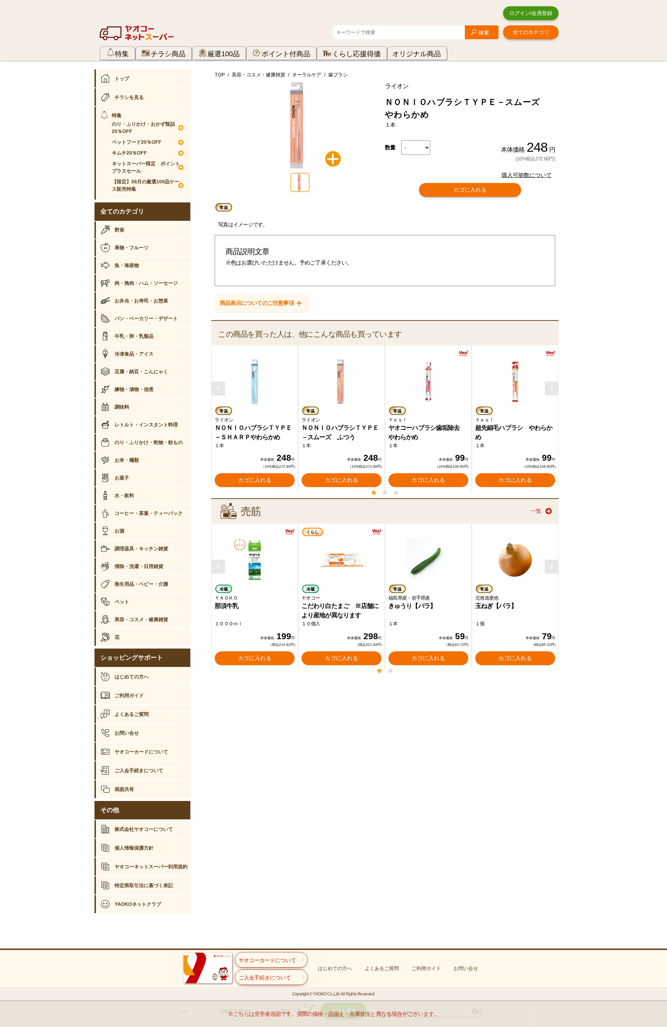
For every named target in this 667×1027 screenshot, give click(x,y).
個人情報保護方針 (134, 848)
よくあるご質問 (132, 714)
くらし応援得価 (356, 54)
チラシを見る (129, 97)
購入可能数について (527, 175)
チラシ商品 (168, 54)
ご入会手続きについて (139, 770)
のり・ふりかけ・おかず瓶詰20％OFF (143, 127)
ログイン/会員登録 (530, 13)
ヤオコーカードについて (141, 751)
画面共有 (124, 789)
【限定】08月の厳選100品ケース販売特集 (145, 185)
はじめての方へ (132, 676)
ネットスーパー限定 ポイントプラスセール (146, 167)
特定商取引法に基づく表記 (144, 885)
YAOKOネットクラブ (138, 904)
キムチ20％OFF (129, 153)
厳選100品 (223, 54)
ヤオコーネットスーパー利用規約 (151, 866)
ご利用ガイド (129, 695)
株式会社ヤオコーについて (144, 829)
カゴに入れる (470, 190)
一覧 (536, 511)
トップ (122, 78)
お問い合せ (127, 733)
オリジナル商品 (416, 54)
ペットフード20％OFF (137, 142)
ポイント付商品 (286, 54)
